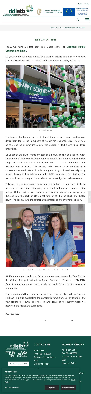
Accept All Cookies (68, 387)
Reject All (52, 387)
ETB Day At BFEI (45, 39)
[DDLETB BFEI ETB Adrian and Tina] (45, 235)
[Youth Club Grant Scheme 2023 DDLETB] (1, 197)
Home (60, 27)
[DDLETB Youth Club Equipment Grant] (89, 197)
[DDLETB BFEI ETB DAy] (45, 96)
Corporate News (69, 27)
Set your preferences (12, 387)
